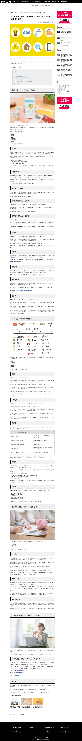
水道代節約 (22, 714)
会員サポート (49, 732)
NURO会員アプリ (65, 732)
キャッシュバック (60, 87)
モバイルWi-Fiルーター (61, 91)
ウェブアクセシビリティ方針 (41, 737)
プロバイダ (64, 85)
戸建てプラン (60, 89)
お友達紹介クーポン (65, 1)
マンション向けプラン (36, 1)
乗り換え (59, 85)
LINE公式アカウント (17, 732)
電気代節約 (13, 714)
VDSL (68, 91)
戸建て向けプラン (25, 1)
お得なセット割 (55, 1)
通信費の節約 (15, 261)
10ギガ (66, 87)
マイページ (33, 732)
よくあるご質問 (46, 1)
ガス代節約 (18, 714)
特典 (68, 85)
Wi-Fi (64, 89)
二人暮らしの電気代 (27, 588)
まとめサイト (17, 12)
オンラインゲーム (60, 93)
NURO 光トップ (16, 1)
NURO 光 (12, 12)
